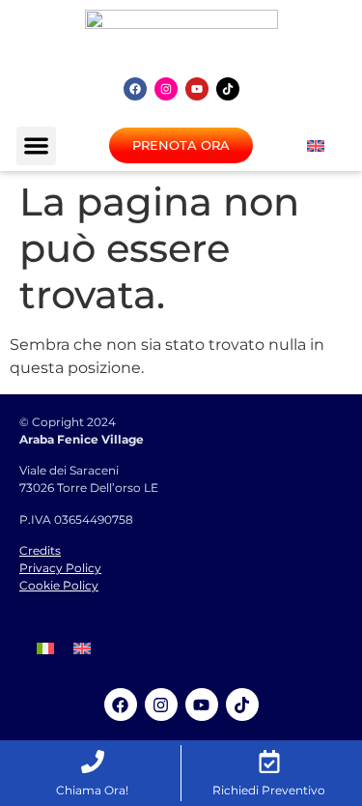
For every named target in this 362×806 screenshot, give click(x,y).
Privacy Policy (60, 568)
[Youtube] (197, 89)
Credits (40, 550)
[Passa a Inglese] (315, 145)
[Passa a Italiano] (45, 648)
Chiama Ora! (92, 790)
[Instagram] (166, 89)
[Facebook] (135, 89)
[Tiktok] (227, 89)
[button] (36, 146)
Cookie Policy (58, 585)
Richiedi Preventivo (268, 790)
